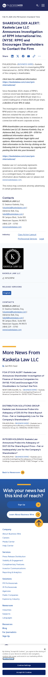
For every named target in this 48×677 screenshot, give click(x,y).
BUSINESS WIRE (25, 64)
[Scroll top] (39, 523)
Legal (41, 239)
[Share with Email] (29, 56)
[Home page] (12, 5)
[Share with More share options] (39, 56)
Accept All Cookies (24, 672)
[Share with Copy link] (34, 56)
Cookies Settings (24, 665)
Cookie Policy (8, 659)
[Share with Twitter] (18, 56)
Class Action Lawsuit (27, 234)
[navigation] (43, 5)
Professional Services (27, 239)
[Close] (45, 649)
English (6, 293)
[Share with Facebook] (23, 56)
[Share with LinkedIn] (12, 56)
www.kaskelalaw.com (12, 180)
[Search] (37, 5)
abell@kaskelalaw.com (13, 214)
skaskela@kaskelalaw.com (14, 207)
